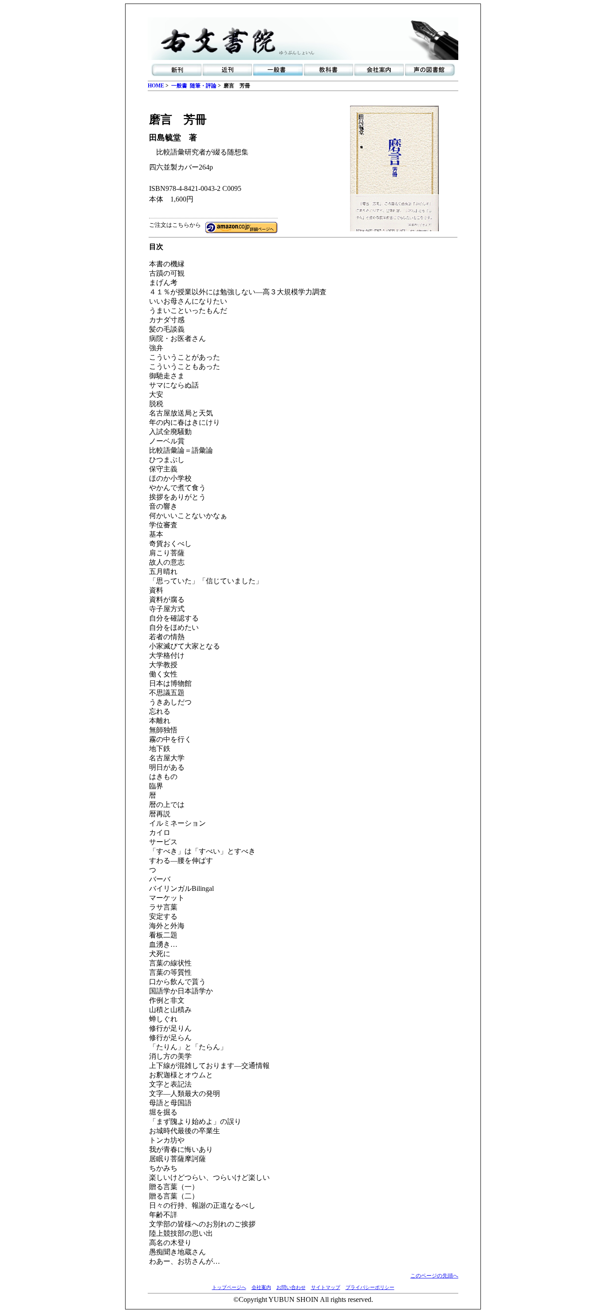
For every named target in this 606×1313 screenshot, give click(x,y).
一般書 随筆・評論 (193, 86)
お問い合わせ (291, 1287)
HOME (156, 86)
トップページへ (229, 1287)
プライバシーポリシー (370, 1287)
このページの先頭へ (434, 1276)
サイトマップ (325, 1287)
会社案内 (261, 1287)
